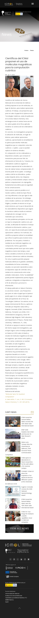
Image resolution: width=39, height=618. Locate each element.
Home (26, 50)
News (32, 50)
